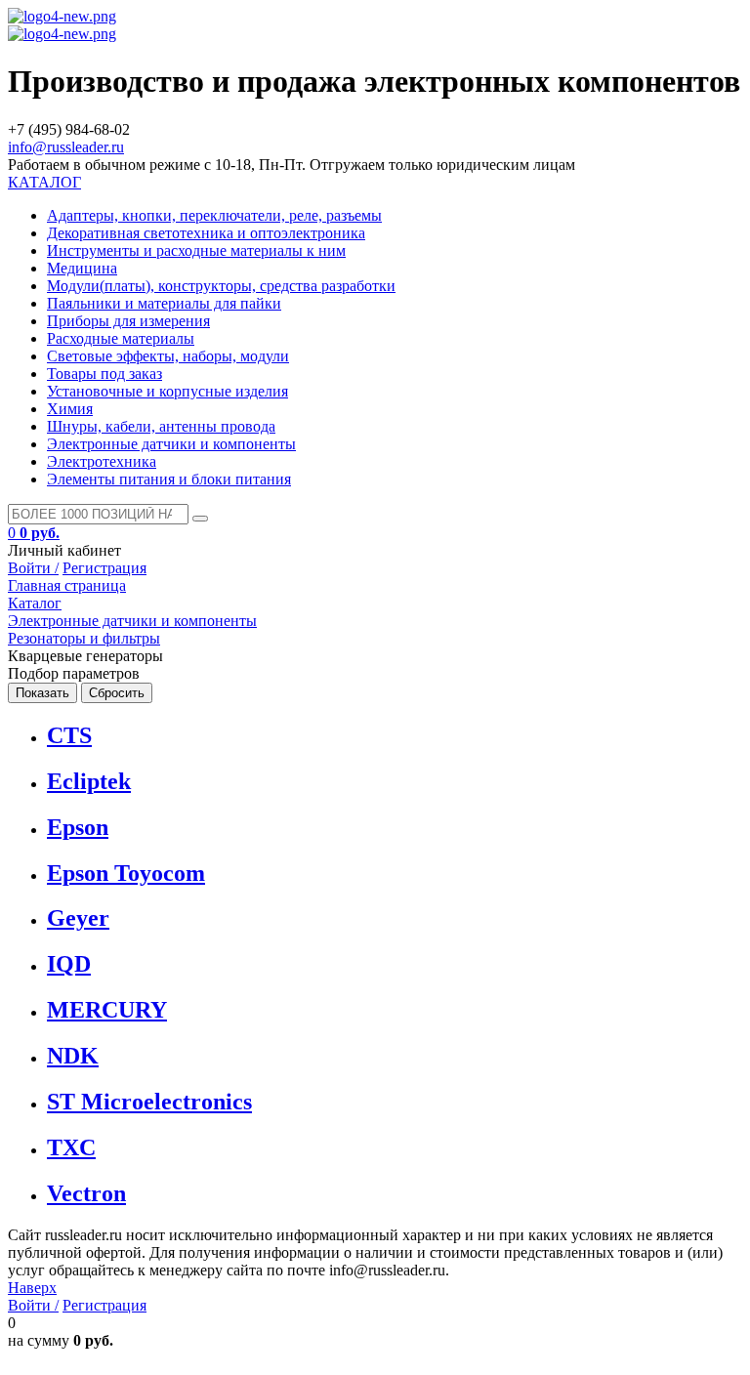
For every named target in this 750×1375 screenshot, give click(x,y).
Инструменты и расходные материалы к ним (196, 250)
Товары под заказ (104, 373)
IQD (69, 964)
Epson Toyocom (126, 873)
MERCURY (107, 1009)
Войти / (33, 568)
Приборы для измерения (128, 320)
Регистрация (104, 568)
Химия (70, 408)
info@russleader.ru (66, 147)
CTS (69, 735)
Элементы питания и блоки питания (169, 479)
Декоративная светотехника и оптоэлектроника (206, 233)
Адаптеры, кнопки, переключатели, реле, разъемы (214, 215)
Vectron (86, 1193)
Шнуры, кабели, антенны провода (161, 426)
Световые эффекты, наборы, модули (168, 356)
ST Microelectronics (149, 1101)
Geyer (78, 918)
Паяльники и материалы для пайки (164, 303)
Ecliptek (89, 781)
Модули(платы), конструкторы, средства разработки (221, 285)
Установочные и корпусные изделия (167, 391)
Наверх (32, 1287)
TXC (71, 1147)
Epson (77, 827)
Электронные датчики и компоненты (171, 444)
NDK (73, 1055)
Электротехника (101, 461)
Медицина (82, 268)
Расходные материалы (120, 338)
